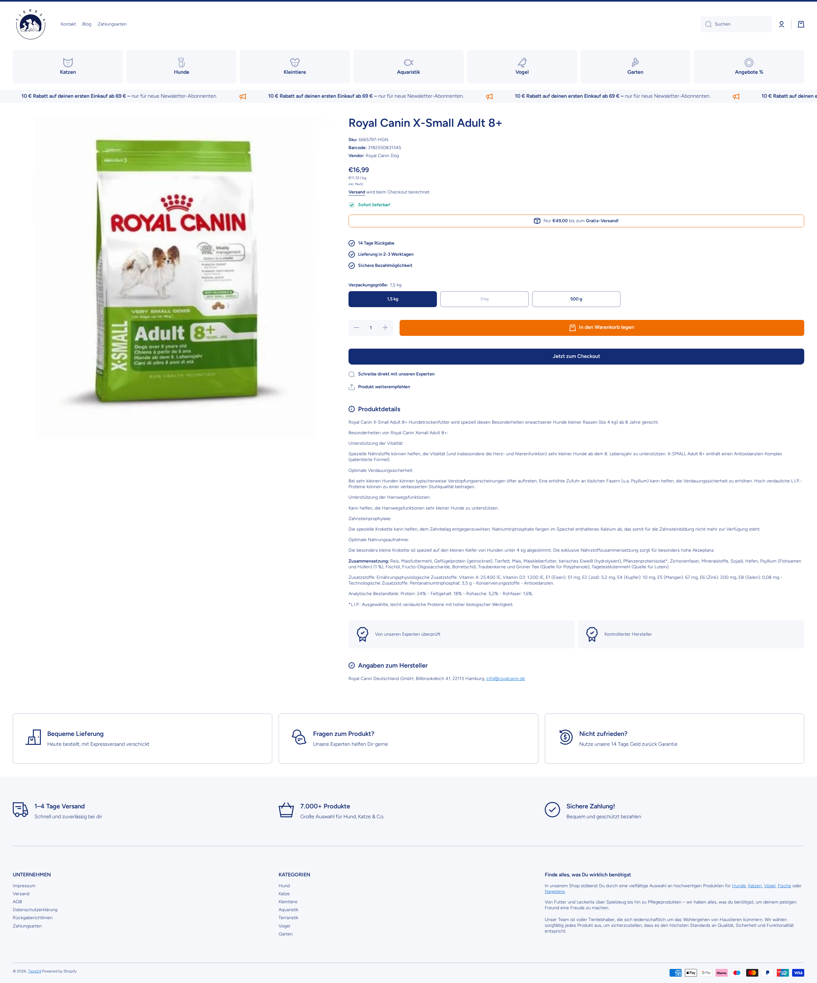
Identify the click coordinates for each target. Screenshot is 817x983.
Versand (357, 192)
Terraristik (288, 917)
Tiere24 (34, 971)
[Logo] (30, 24)
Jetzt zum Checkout (576, 356)
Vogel (284, 926)
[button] (801, 24)
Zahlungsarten (27, 926)
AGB (17, 901)
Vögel (770, 885)
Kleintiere (288, 901)
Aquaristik (288, 909)
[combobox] (736, 24)
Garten (286, 934)
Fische (784, 885)
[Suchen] (706, 24)
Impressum (24, 885)
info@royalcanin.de (505, 678)
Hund (284, 885)
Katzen (755, 885)
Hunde (739, 885)
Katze (284, 893)
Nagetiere (555, 891)
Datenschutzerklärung (35, 909)
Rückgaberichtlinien (33, 917)
